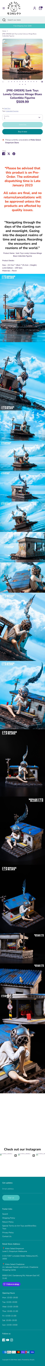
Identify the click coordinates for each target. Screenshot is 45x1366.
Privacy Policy (8, 1232)
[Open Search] (4, 20)
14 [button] (25, 84)
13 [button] (22, 84)
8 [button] (28, 81)
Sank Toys (7, 108)
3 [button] (14, 81)
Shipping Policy (8, 1218)
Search (5, 1214)
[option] (22, 59)
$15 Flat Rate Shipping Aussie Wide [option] (22, 26)
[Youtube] (7, 1340)
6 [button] (22, 81)
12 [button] (19, 84)
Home (4, 31)
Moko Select (17, 1360)
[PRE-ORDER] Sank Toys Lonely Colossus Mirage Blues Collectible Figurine (19, 35)
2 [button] (11, 81)
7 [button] (25, 81)
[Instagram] (11, 1340)
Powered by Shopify (28, 1360)
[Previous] (3, 81)
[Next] (41, 81)
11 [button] (36, 81)
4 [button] (17, 81)
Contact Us (6, 1236)
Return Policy (8, 1222)
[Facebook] (3, 1340)
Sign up (11, 1197)
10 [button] (33, 81)
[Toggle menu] (3, 8)
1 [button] (8, 81)
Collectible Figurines (12, 111)
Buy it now (22, 131)
